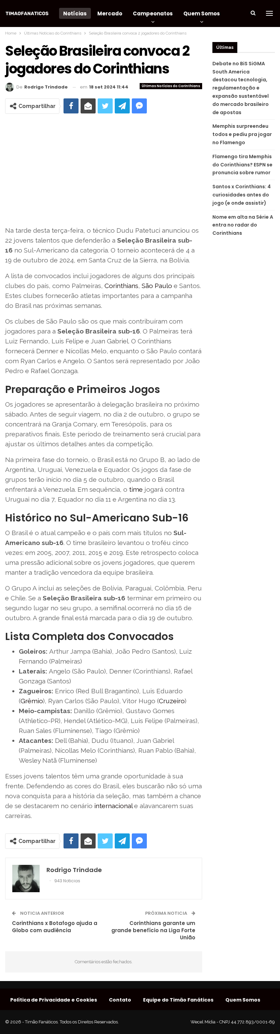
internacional (113, 805)
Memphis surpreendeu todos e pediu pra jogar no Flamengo (242, 134)
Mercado (109, 13)
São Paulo (157, 285)
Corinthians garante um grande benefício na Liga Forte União (153, 930)
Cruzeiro (172, 701)
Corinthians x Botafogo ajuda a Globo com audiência (54, 927)
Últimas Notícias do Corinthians (171, 86)
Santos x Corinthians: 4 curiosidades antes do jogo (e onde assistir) (241, 194)
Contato (120, 999)
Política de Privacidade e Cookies (53, 999)
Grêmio (31, 701)
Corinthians (121, 285)
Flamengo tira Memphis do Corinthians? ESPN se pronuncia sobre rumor (242, 164)
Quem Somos (201, 13)
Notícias (75, 13)
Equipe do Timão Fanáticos (178, 999)
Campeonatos (153, 13)
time (136, 489)
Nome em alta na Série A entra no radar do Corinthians (242, 225)
